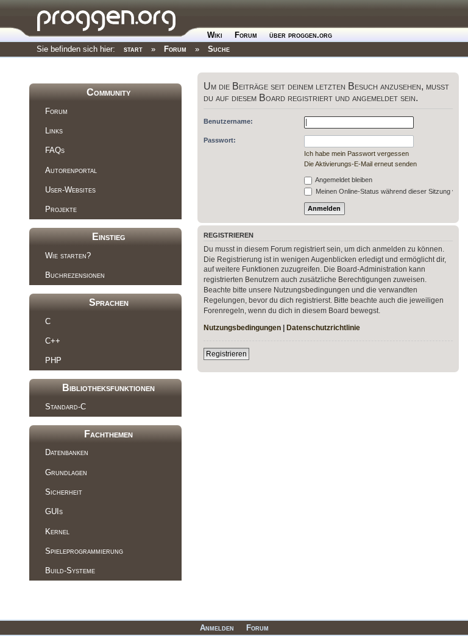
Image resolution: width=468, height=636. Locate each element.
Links (54, 130)
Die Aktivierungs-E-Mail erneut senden (360, 164)
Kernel (57, 531)
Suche (219, 49)
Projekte (61, 209)
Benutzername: (228, 121)
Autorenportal (71, 170)
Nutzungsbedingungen (242, 327)
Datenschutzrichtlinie (323, 327)
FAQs (55, 150)
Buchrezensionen (75, 275)
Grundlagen (66, 472)
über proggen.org (300, 35)
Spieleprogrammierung (84, 551)
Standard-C (65, 406)
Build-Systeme (70, 570)
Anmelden (217, 627)
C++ (52, 340)
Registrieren (226, 354)
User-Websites (70, 189)
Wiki (214, 35)
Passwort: (220, 140)
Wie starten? (68, 255)
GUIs (54, 511)
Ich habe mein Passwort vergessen (356, 153)
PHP (53, 360)
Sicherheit (63, 491)
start (133, 49)
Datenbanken (66, 452)
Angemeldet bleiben (343, 179)
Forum (246, 35)
